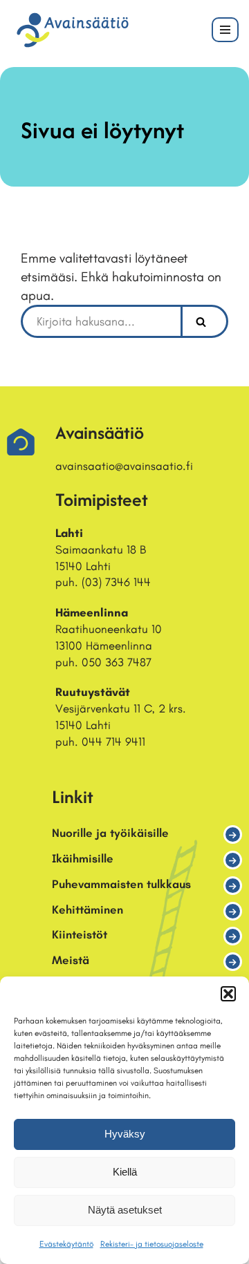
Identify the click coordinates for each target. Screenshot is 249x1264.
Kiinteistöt (79, 934)
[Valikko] (225, 29)
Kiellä (125, 1172)
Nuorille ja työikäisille (110, 833)
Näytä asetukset (125, 1210)
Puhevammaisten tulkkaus (121, 884)
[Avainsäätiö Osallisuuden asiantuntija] (72, 30)
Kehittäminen (87, 909)
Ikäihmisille (82, 858)
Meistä (70, 960)
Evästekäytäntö (66, 1244)
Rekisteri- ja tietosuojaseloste (151, 1244)
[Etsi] (204, 321)
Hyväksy (124, 1134)
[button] (228, 994)
